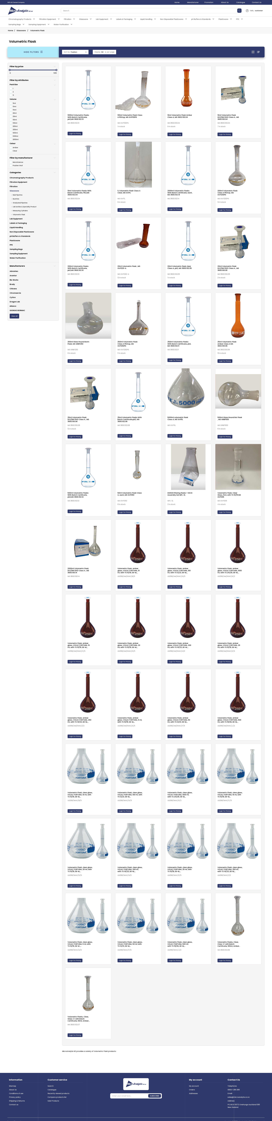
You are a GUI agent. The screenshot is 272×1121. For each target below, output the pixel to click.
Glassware (83, 19)
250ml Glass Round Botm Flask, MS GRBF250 (78, 343)
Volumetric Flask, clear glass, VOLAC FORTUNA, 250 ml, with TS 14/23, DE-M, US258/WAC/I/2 (229, 869)
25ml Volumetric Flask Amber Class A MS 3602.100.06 (226, 344)
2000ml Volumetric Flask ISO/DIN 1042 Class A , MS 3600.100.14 (78, 570)
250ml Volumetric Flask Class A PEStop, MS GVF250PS (127, 344)
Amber (15, 147)
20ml (14, 113)
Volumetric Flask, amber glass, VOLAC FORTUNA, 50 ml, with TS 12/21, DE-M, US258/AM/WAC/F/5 (178, 720)
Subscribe (154, 1096)
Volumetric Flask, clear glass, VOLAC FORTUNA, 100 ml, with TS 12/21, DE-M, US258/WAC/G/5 (130, 795)
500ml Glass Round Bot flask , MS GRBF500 (229, 418)
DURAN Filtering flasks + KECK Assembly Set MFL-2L (179, 494)
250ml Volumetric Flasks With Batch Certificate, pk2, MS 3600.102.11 (179, 344)
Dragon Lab (15, 302)
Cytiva (13, 297)
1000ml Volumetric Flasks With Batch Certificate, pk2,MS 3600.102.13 (78, 117)
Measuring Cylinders (20, 211)
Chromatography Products (19, 19)
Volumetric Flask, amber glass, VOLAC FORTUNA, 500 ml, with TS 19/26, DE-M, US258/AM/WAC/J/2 (229, 720)
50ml (15, 120)
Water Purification (61, 24)
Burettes (16, 199)
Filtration (67, 19)
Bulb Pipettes (17, 195)
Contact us (13, 1104)
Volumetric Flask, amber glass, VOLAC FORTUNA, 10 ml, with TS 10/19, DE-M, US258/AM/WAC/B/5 (129, 570)
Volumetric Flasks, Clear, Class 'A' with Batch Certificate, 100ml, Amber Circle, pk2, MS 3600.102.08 (228, 944)
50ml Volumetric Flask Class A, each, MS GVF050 (130, 494)
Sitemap (12, 1086)
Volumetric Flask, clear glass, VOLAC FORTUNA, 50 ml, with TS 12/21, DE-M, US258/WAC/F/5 (130, 944)
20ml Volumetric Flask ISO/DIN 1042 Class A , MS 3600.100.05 (228, 268)
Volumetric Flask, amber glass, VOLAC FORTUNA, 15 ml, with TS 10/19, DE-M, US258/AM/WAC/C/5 (79, 645)
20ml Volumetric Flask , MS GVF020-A (129, 267)
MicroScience (18, 162)
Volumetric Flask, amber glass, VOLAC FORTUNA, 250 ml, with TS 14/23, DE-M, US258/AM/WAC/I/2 (79, 720)
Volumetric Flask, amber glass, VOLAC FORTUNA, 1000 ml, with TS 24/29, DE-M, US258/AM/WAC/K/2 (229, 570)
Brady (12, 284)
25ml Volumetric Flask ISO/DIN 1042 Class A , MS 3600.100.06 (78, 419)
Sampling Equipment (37, 24)
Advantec (14, 271)
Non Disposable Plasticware (171, 19)
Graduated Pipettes (20, 203)
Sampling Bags (14, 24)
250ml (15, 129)
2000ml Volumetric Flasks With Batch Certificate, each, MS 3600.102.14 (179, 193)
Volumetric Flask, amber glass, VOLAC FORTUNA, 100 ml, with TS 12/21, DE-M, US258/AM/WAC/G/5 (179, 570)
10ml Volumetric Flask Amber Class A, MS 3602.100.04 (179, 116)
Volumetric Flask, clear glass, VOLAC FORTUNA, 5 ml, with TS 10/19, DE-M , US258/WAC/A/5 (80, 944)
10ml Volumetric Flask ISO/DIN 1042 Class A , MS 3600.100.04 (228, 117)
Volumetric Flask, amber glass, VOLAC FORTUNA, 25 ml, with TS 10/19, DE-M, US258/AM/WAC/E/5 (228, 645)
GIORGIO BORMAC (17, 310)
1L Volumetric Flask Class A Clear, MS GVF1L (129, 192)
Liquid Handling (146, 19)
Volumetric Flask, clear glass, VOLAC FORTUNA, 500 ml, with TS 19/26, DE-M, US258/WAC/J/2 (179, 944)
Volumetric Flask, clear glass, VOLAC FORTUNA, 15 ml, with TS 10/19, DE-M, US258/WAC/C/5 (229, 795)
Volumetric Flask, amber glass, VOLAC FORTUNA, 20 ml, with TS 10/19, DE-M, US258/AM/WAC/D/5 (129, 645)
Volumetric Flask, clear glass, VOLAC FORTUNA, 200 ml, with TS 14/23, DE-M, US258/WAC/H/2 (130, 869)
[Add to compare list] (109, 70)
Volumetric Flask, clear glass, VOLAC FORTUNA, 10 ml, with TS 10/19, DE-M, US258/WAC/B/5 (80, 795)
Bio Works (14, 280)
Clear (15, 151)
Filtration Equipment (47, 19)
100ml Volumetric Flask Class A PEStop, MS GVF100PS (130, 116)
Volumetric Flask (19, 215)
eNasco (13, 306)
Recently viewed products (58, 1093)
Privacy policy (15, 1097)
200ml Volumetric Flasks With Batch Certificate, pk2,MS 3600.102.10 (78, 268)
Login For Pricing (75, 133)
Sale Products (53, 1101)
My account (194, 1086)
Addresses (193, 1093)
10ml (14, 106)
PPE (237, 19)
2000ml (15, 139)
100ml (15, 123)
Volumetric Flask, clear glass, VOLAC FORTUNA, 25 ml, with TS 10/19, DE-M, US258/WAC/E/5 (179, 869)
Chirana (13, 288)
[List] (258, 52)
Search (51, 1086)
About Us (225, 2)
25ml (15, 116)
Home (176, 2)
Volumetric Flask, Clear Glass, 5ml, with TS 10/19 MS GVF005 (229, 495)
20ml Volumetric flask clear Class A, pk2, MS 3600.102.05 (179, 267)
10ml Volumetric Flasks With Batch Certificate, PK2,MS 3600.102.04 (79, 193)
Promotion (208, 2)
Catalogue (240, 2)
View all (14, 316)
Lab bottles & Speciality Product (24, 207)
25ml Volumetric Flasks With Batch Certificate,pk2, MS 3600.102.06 (130, 419)
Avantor (13, 275)
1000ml (15, 136)
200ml (15, 126)
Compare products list (57, 1097)
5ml (14, 103)
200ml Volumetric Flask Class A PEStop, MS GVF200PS (227, 193)
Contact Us (256, 2)
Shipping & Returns (17, 1101)
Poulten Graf (18, 165)
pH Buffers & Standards (201, 19)
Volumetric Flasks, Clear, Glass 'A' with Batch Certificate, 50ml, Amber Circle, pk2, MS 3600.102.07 (79, 1019)
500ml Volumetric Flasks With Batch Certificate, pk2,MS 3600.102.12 (78, 495)
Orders (192, 1089)
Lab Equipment (102, 19)
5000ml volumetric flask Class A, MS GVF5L (177, 418)
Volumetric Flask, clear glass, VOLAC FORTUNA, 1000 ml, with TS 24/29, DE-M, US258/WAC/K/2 (179, 795)
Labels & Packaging (124, 19)
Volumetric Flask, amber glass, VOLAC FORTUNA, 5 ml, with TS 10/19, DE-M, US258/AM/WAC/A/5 (130, 720)
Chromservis (15, 293)
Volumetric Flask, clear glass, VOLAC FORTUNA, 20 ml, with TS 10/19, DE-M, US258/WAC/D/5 (80, 869)
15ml (14, 110)
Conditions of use (16, 1093)
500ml (15, 133)
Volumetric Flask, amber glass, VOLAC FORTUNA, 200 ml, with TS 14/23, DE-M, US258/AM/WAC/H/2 (179, 645)
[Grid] (254, 52)
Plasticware (223, 19)
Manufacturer (193, 2)
